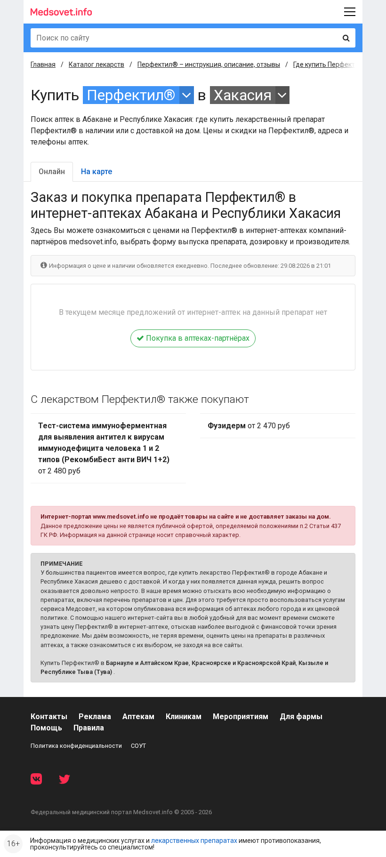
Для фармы (301, 716)
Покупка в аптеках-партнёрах (196, 338)
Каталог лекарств (96, 64)
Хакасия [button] (243, 95)
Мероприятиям (240, 716)
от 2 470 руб (249, 425)
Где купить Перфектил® (330, 64)
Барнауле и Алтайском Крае (147, 662)
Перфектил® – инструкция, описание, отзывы (208, 64)
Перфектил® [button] (131, 95)
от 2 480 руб (103, 448)
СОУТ (138, 745)
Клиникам (183, 716)
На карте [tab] (96, 171)
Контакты (49, 716)
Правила (88, 727)
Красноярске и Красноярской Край (244, 662)
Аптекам (138, 716)
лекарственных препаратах (194, 840)
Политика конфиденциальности (76, 745)
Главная (43, 64)
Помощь (46, 727)
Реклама (95, 716)
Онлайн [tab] (52, 171)
